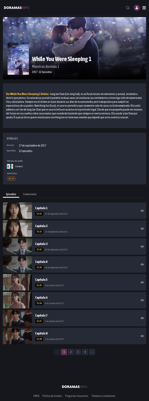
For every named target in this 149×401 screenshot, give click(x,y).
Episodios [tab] (11, 194)
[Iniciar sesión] (137, 8)
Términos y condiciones (103, 395)
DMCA (36, 395)
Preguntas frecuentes (76, 395)
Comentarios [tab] (30, 194)
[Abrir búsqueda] (127, 7)
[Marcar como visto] (142, 210)
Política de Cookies (52, 395)
